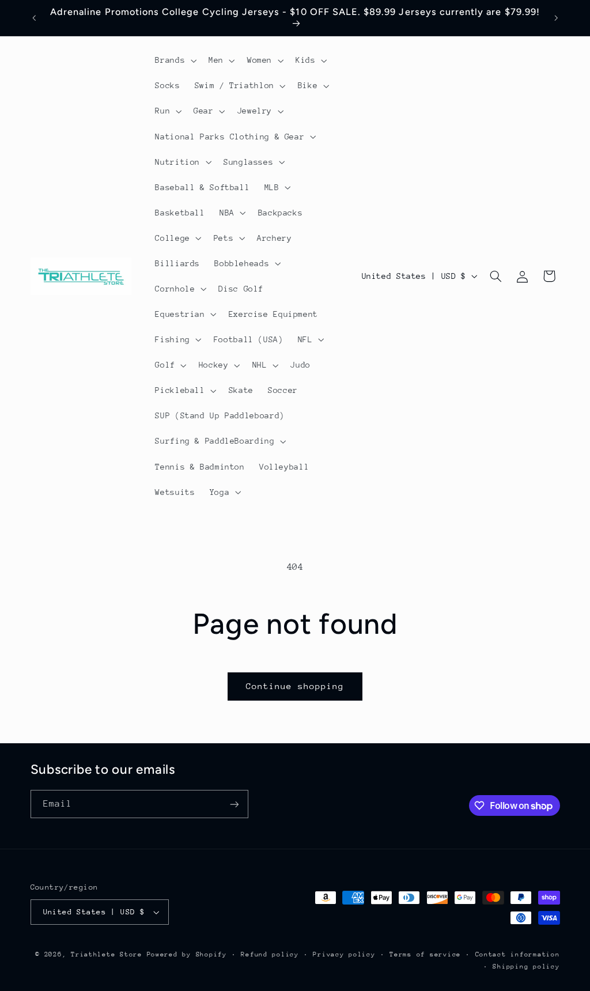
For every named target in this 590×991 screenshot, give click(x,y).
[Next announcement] (556, 17)
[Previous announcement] (34, 17)
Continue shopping (295, 686)
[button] (175, 60)
